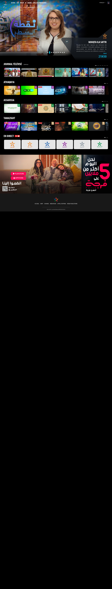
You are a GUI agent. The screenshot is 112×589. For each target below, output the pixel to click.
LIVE (18, 3)
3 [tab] (100, 65)
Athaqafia (9, 82)
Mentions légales (61, 209)
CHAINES (29, 3)
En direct (9, 136)
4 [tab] (102, 65)
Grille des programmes (39, 3)
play (19, 174)
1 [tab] (95, 65)
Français (101, 2)
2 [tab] (107, 83)
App (19, 178)
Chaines (46, 203)
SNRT (41, 203)
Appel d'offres (61, 203)
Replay (22, 3)
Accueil (13, 3)
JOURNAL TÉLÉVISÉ (13, 64)
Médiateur (53, 203)
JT (25, 3)
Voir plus (26, 64)
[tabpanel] (12, 72)
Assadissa (9, 100)
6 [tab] (107, 65)
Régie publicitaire (72, 203)
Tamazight (9, 118)
